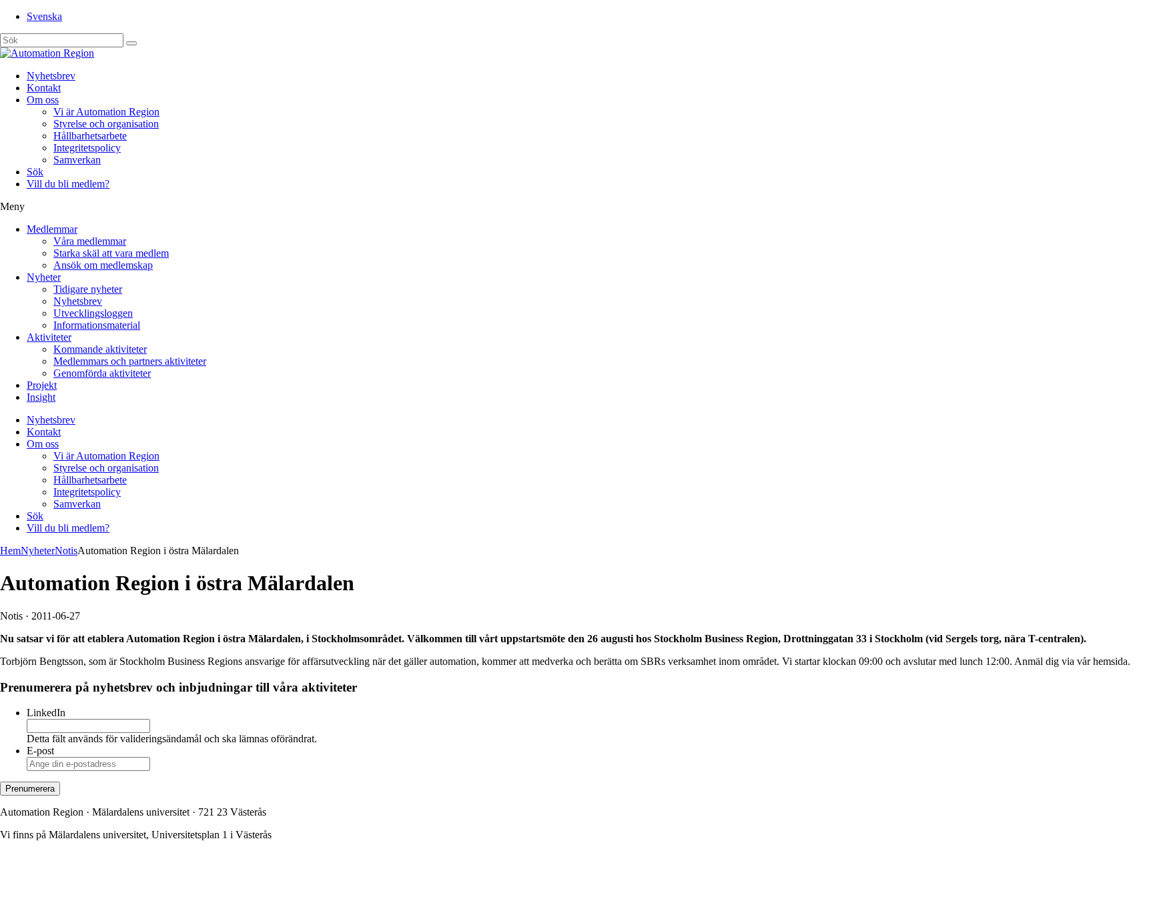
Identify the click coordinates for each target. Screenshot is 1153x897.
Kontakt (44, 87)
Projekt (42, 385)
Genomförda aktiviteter (102, 373)
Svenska (44, 16)
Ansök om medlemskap (103, 265)
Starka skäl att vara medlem (111, 253)
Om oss (43, 99)
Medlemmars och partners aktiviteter (129, 361)
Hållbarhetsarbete (90, 135)
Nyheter (44, 277)
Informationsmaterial (96, 325)
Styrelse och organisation (106, 123)
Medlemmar (52, 229)
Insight (41, 397)
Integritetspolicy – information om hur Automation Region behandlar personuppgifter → (185, 880)
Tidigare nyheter (87, 289)
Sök (35, 171)
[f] (131, 43)
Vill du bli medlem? (68, 183)
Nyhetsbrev (51, 75)
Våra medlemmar (89, 241)
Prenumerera (30, 789)
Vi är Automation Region (106, 111)
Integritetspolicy (87, 147)
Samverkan (77, 159)
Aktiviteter (49, 337)
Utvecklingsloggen (93, 313)
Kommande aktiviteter (100, 349)
